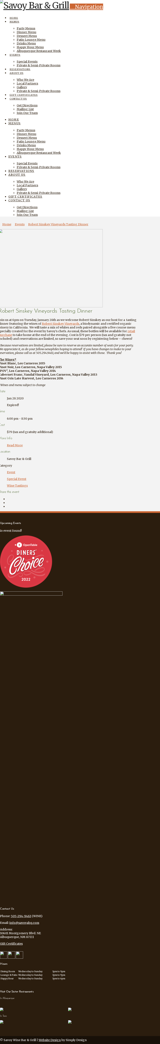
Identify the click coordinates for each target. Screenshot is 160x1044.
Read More (15, 445)
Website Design (50, 1040)
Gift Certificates (11, 944)
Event (11, 472)
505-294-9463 (21, 916)
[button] (86, 7)
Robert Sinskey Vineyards (60, 324)
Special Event (16, 479)
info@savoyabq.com (24, 923)
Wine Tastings (17, 485)
